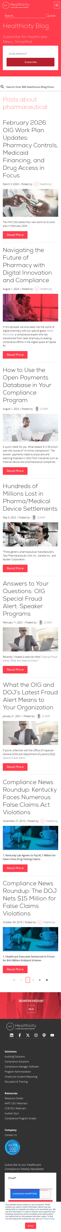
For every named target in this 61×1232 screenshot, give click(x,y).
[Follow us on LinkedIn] (11, 1035)
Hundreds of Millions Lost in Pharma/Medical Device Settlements (30, 498)
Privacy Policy (49, 1218)
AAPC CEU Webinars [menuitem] (16, 1103)
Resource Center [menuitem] (14, 1098)
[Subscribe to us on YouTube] (52, 1035)
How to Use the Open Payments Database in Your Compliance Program (27, 385)
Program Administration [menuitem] (18, 1071)
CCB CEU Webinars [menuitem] (15, 1108)
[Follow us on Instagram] (36, 1035)
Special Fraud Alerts (14, 758)
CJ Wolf (44, 409)
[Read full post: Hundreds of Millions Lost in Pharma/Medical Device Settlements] (30, 534)
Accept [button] (30, 1225)
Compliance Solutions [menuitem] (17, 1061)
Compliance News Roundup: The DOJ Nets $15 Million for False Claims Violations (30, 898)
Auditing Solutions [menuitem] (15, 1056)
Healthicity (45, 184)
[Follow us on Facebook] (20, 1035)
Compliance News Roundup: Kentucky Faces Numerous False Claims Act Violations (30, 797)
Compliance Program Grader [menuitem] (21, 1118)
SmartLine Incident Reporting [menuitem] (21, 1076)
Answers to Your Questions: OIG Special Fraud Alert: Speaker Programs (25, 599)
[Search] (2, 87)
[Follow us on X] (28, 1035)
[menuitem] (22, 1051)
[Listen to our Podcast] (44, 1035)
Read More (15, 235)
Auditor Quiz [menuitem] (12, 1113)
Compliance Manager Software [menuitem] (22, 1066)
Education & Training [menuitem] (16, 1081)
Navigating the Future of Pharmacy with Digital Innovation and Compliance (27, 265)
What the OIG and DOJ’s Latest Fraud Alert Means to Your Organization (30, 696)
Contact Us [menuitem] (11, 1135)
